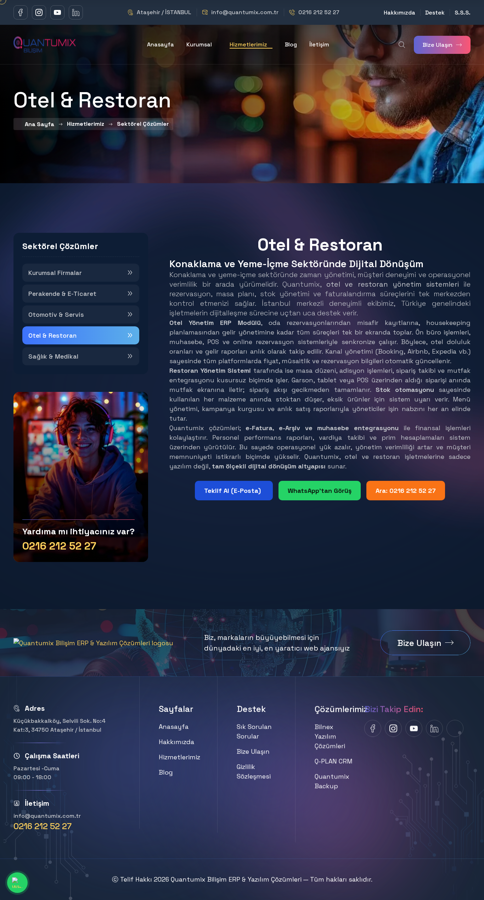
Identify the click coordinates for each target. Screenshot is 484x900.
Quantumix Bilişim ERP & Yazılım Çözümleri (236, 879)
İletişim (319, 44)
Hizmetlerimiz (248, 44)
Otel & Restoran (52, 335)
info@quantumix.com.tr (244, 12)
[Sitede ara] (402, 45)
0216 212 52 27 (318, 12)
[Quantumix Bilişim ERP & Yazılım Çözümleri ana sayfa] (45, 44)
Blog (291, 44)
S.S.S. (463, 12)
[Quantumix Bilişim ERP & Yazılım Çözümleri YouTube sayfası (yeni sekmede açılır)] (57, 12)
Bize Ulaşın (437, 45)
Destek (435, 12)
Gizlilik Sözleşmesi (254, 771)
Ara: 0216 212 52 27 (406, 490)
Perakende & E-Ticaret (62, 293)
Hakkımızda (399, 12)
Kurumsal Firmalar (55, 273)
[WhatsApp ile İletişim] (17, 882)
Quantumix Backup (332, 781)
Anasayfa (160, 44)
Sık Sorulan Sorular (254, 731)
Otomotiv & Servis (56, 314)
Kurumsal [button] (199, 44)
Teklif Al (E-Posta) (232, 490)
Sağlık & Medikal (53, 356)
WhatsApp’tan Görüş (319, 490)
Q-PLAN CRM (334, 761)
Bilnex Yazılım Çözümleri (330, 736)
